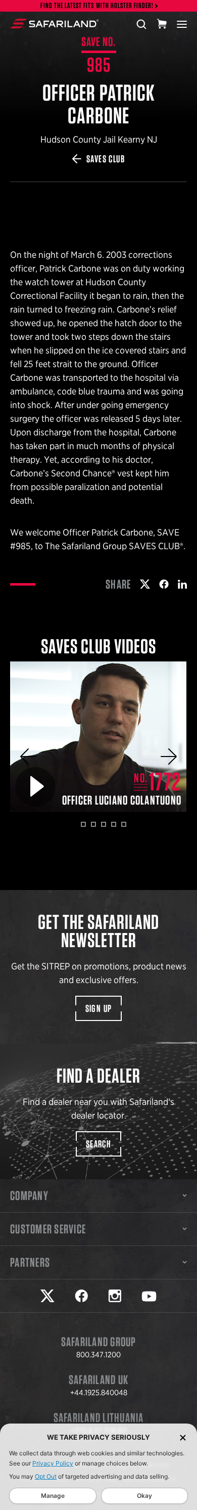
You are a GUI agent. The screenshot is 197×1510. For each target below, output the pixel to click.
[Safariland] (54, 24)
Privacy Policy (52, 1463)
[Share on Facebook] (164, 584)
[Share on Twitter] (145, 584)
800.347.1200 (98, 1354)
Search (98, 1144)
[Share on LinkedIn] (182, 584)
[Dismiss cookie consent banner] (183, 1437)
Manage (53, 1495)
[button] (28, 756)
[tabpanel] (98, 736)
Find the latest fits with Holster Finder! (97, 6)
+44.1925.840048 (98, 1392)
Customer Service (48, 1228)
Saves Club (105, 159)
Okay (144, 1495)
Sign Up (98, 1008)
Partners (30, 1262)
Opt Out (46, 1476)
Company (29, 1195)
